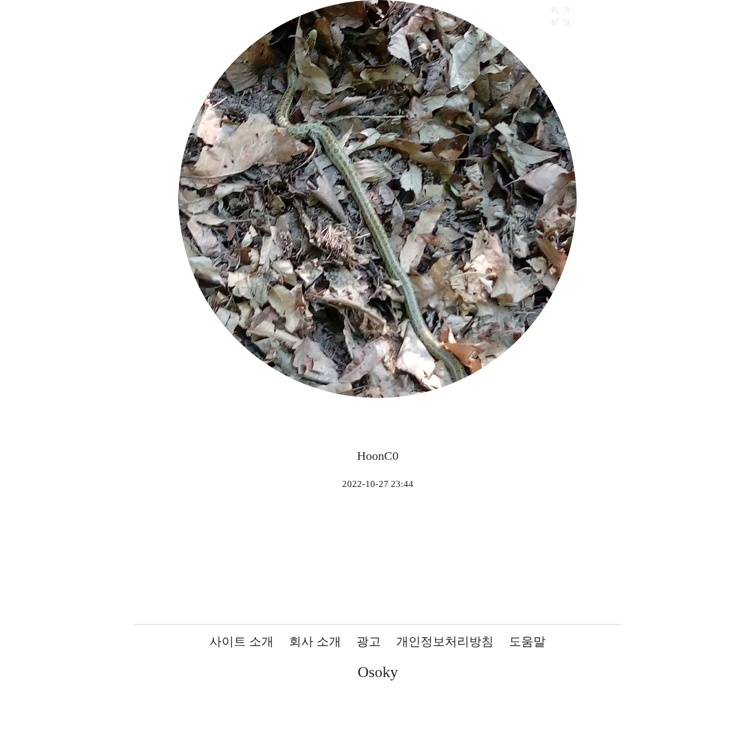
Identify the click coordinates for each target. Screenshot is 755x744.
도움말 (527, 641)
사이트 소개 (241, 641)
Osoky (378, 671)
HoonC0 (378, 456)
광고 (368, 641)
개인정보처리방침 (445, 641)
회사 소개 (315, 641)
